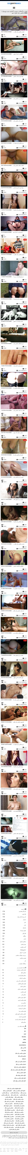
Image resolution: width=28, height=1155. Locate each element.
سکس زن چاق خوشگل (9, 1116)
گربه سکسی (14, 947)
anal (25, 1034)
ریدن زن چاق (23, 1092)
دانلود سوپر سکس (14, 997)
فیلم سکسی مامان (14, 989)
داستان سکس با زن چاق (21, 1061)
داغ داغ (14, 927)
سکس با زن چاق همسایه (19, 1105)
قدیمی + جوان (14, 952)
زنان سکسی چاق (14, 1095)
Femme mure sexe (8, 1150)
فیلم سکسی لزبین (14, 1000)
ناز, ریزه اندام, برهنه (14, 916)
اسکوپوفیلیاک (14, 949)
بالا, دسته (23, 909)
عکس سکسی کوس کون (14, 1014)
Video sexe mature (4, 1150)
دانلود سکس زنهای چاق (21, 1075)
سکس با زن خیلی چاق (9, 1101)
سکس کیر (14, 994)
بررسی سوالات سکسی (14, 955)
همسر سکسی (14, 958)
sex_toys (23, 1050)
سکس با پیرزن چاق (9, 1107)
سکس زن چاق (26, 1150)
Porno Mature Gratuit (16, 1150)
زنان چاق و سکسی (5, 1095)
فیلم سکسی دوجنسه (14, 970)
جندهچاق (24, 1058)
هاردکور (14, 933)
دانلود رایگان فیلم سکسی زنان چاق (18, 1069)
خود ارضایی (14, 944)
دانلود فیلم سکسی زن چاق (20, 1078)
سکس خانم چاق (20, 1110)
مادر (14, 922)
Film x (23, 1149)
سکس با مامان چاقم (19, 1107)
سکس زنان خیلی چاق (19, 1123)
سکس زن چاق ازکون (19, 1114)
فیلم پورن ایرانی (14, 1016)
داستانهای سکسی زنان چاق (20, 1067)
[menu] (14, 7)
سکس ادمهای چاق (20, 1101)
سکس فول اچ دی (14, 975)
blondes (24, 1036)
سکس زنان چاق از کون (21, 1125)
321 (25, 1031)
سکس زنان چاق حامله (9, 1127)
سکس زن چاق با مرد (8, 1114)
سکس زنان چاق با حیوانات (8, 1125)
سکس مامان (14, 986)
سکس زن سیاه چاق (19, 1112)
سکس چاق (14, 972)
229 (25, 1028)
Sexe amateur (20, 1149)
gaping (24, 1042)
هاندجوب (14, 914)
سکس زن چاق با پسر (20, 1116)
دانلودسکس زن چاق (7, 1090)
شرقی (14, 919)
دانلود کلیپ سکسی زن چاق (19, 1090)
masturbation (22, 1045)
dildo (24, 1039)
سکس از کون (14, 941)
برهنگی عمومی (14, 963)
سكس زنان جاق (8, 1099)
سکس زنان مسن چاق (8, 1123)
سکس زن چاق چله (20, 1120)
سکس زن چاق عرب (9, 1118)
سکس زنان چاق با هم (19, 1127)
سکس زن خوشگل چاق (10, 1110)
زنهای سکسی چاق (19, 1097)
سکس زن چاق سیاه (19, 1118)
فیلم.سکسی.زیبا (14, 1011)
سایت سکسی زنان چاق (18, 1099)
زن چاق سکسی (23, 1095)
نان (14, 960)
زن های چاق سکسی (14, 1092)
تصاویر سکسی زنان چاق (20, 1053)
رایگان (14, 936)
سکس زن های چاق (9, 1112)
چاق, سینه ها (14, 930)
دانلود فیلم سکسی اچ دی (14, 1019)
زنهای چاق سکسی (9, 1097)
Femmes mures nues (12, 1150)
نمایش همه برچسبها (14, 1132)
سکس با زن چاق (8, 1103)
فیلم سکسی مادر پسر (14, 981)
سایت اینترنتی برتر (21, 967)
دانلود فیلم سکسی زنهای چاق (19, 1080)
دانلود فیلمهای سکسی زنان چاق (14, 1088)
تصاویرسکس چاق (22, 1056)
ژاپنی (14, 938)
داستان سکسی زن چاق (21, 1064)
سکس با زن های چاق (18, 1103)
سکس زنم (14, 1003)
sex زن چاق (23, 1047)
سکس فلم (14, 1022)
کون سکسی (14, 992)
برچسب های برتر (21, 1026)
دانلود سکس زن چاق (21, 1072)
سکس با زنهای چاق (8, 1105)
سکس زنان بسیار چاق (9, 1120)
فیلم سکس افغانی (14, 983)
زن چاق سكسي (5, 1092)
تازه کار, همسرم (14, 911)
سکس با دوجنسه (14, 1008)
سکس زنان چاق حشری (14, 1129)
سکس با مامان (14, 978)
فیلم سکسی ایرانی (14, 1005)
